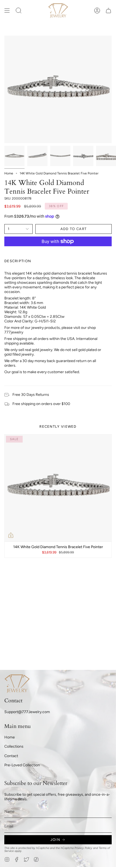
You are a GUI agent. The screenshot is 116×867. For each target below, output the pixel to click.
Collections (13, 746)
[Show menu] (7, 10)
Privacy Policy (83, 848)
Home (8, 173)
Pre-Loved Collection (22, 765)
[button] (18, 10)
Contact (11, 756)
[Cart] (108, 10)
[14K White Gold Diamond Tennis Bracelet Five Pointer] (58, 487)
